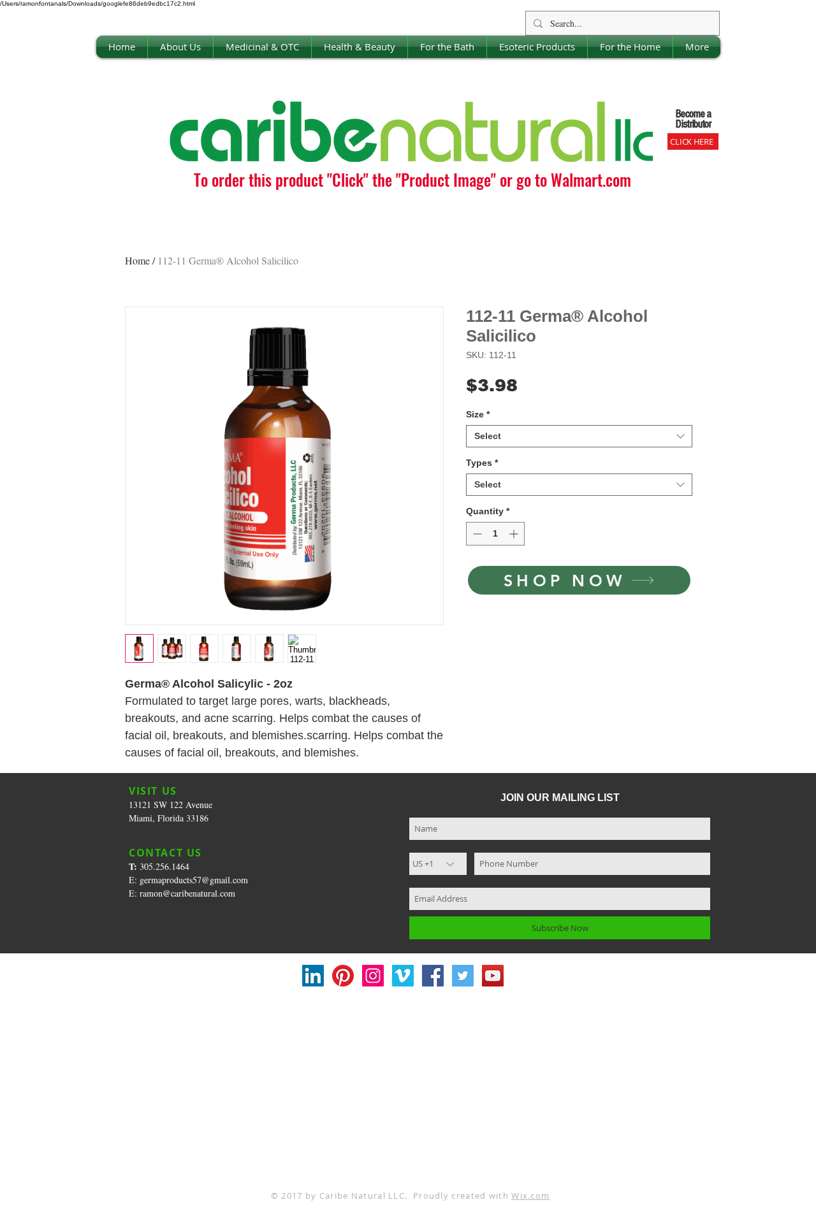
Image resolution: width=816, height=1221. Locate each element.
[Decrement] (476, 534)
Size (478, 414)
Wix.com (530, 1195)
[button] (180, 47)
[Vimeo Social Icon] (403, 975)
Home (137, 260)
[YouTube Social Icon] (493, 975)
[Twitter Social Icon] (463, 975)
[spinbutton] (495, 534)
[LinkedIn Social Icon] (313, 975)
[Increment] (515, 534)
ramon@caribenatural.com (187, 893)
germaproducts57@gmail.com (194, 880)
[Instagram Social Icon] (373, 975)
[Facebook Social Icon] (433, 975)
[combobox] (579, 436)
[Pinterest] (343, 975)
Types (482, 463)
